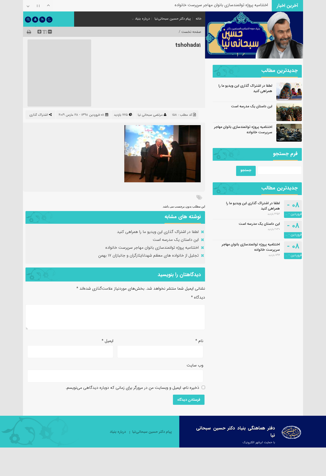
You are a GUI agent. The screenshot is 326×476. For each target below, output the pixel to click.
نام (199, 341)
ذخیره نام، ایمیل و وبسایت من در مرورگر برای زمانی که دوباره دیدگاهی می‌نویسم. (132, 387)
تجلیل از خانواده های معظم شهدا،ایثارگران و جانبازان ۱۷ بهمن (218, 10)
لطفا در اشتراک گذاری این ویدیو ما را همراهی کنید (158, 232)
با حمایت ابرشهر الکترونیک (258, 442)
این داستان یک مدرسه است (176, 239)
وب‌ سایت (195, 365)
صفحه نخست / (190, 32)
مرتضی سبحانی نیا (150, 114)
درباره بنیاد (142, 18)
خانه (198, 18)
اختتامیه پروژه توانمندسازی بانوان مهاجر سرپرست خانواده (152, 247)
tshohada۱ (188, 45)
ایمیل (107, 341)
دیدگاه (198, 297)
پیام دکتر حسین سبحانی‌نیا (173, 18)
